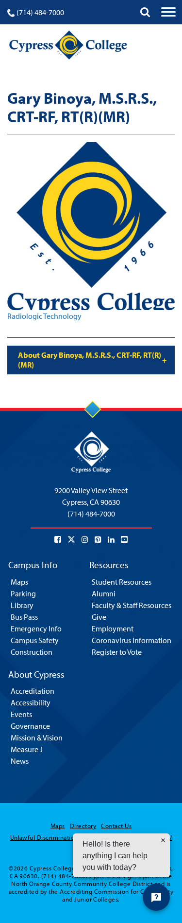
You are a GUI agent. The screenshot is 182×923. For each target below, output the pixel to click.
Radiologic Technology (44, 316)
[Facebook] (57, 539)
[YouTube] (124, 539)
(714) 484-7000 (40, 12)
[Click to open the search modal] (145, 12)
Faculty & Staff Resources (131, 605)
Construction (31, 652)
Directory (83, 826)
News (20, 761)
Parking (23, 593)
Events (21, 714)
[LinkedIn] (111, 539)
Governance (30, 726)
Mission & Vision (37, 737)
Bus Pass (24, 617)
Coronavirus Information (131, 640)
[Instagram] (85, 539)
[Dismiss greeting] (163, 840)
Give (99, 617)
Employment (112, 628)
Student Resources (121, 582)
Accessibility (30, 702)
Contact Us (116, 826)
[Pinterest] (98, 539)
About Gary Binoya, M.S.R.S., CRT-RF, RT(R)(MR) (89, 359)
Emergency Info (36, 628)
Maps (19, 582)
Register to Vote (117, 652)
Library (22, 605)
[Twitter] (71, 539)
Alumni (104, 593)
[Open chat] (156, 897)
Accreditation (32, 691)
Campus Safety (35, 640)
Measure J (27, 749)
